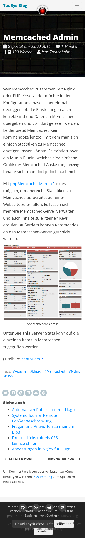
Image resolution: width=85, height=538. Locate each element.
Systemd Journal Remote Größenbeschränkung (34, 418)
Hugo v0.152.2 (14, 523)
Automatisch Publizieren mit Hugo (43, 409)
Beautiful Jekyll (53, 529)
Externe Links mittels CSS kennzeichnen (35, 440)
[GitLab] (36, 507)
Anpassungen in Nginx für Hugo (41, 448)
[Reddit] (49, 507)
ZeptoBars (30, 358)
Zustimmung (43, 477)
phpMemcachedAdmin (31, 183)
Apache (20, 371)
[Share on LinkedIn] (28, 393)
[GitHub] (23, 507)
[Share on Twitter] (5, 393)
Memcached (56, 371)
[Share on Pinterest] (43, 393)
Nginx (75, 371)
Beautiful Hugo (70, 523)
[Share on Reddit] (20, 393)
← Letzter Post (19, 458)
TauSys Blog (15, 5)
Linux (36, 371)
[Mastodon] (62, 507)
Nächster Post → (64, 458)
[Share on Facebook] (13, 393)
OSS (10, 376)
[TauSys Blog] (42, 10)
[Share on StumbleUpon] (36, 393)
